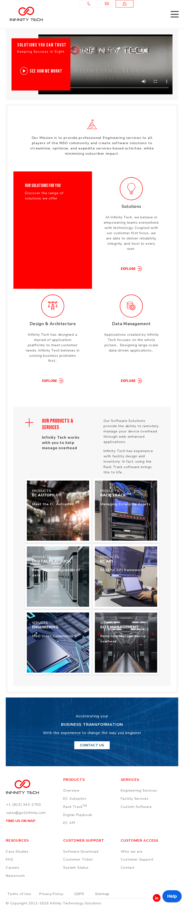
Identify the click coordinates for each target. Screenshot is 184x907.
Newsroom (15, 875)
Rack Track (75, 806)
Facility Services (135, 798)
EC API (69, 822)
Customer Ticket (77, 859)
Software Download (80, 851)
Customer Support (137, 859)
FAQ (9, 859)
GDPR (79, 893)
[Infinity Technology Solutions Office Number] (89, 3)
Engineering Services (139, 790)
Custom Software (136, 806)
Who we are (131, 851)
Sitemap (102, 893)
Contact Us (92, 745)
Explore (128, 269)
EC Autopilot (74, 798)
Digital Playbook (77, 814)
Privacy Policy (51, 893)
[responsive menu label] (174, 15)
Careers (12, 867)
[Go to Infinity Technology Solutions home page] (26, 13)
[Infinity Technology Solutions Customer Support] (125, 3)
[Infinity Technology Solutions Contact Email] (107, 3)
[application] (172, 897)
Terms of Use (19, 893)
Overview (71, 790)
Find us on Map (20, 820)
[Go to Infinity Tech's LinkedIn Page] (156, 898)
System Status (75, 867)
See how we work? (46, 71)
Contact (127, 867)
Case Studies (17, 851)
